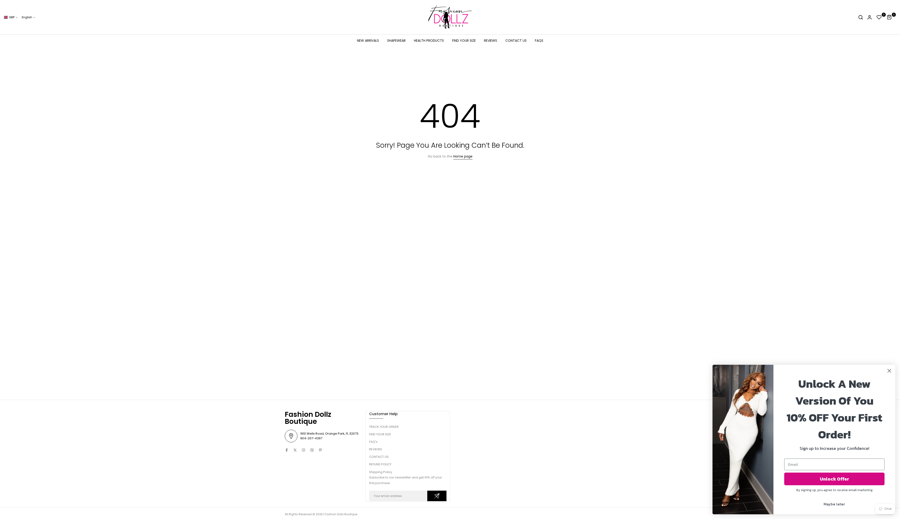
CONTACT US (516, 40)
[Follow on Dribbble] (312, 450)
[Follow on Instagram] (303, 450)
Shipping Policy (380, 472)
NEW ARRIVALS (368, 40)
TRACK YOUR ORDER (384, 427)
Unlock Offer (834, 478)
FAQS (539, 40)
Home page (462, 156)
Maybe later (834, 504)
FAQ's (373, 442)
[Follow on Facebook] (287, 450)
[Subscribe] (436, 496)
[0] (879, 17)
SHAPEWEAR (396, 40)
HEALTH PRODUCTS (429, 40)
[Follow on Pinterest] (320, 450)
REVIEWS (490, 40)
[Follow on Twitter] (295, 450)
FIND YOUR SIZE (464, 40)
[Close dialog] (889, 371)
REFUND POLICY (380, 464)
